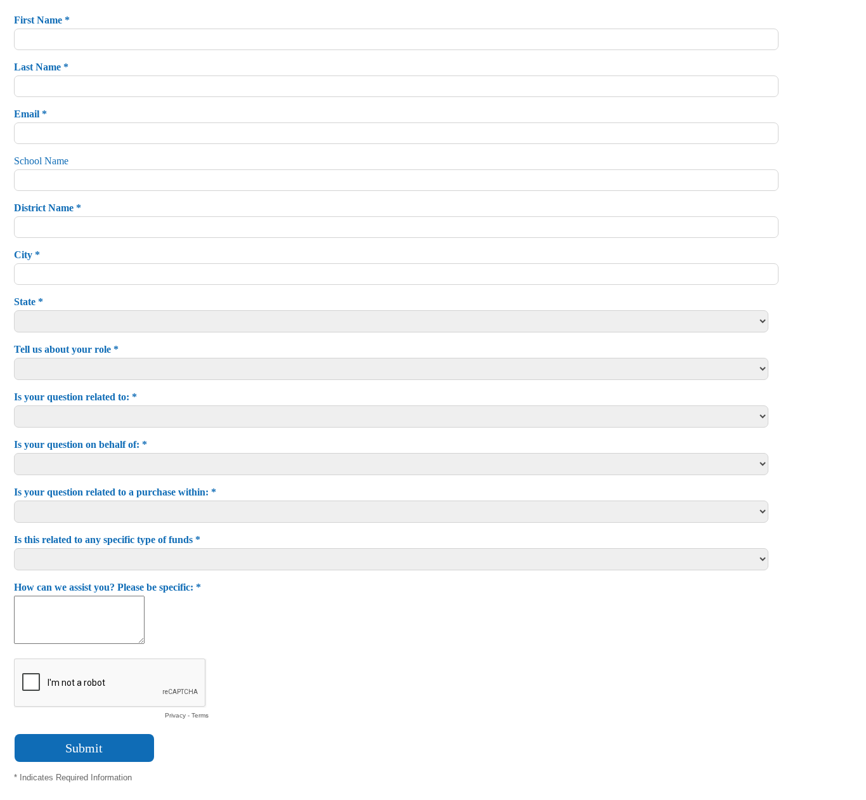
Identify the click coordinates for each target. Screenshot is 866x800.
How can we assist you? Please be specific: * (107, 587)
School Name (41, 160)
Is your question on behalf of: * (80, 444)
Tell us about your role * (66, 349)
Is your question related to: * (75, 396)
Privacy (175, 715)
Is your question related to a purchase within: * (115, 492)
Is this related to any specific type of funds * (107, 539)
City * (27, 254)
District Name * (47, 207)
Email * (30, 113)
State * (28, 301)
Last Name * (41, 67)
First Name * (42, 20)
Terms (200, 715)
